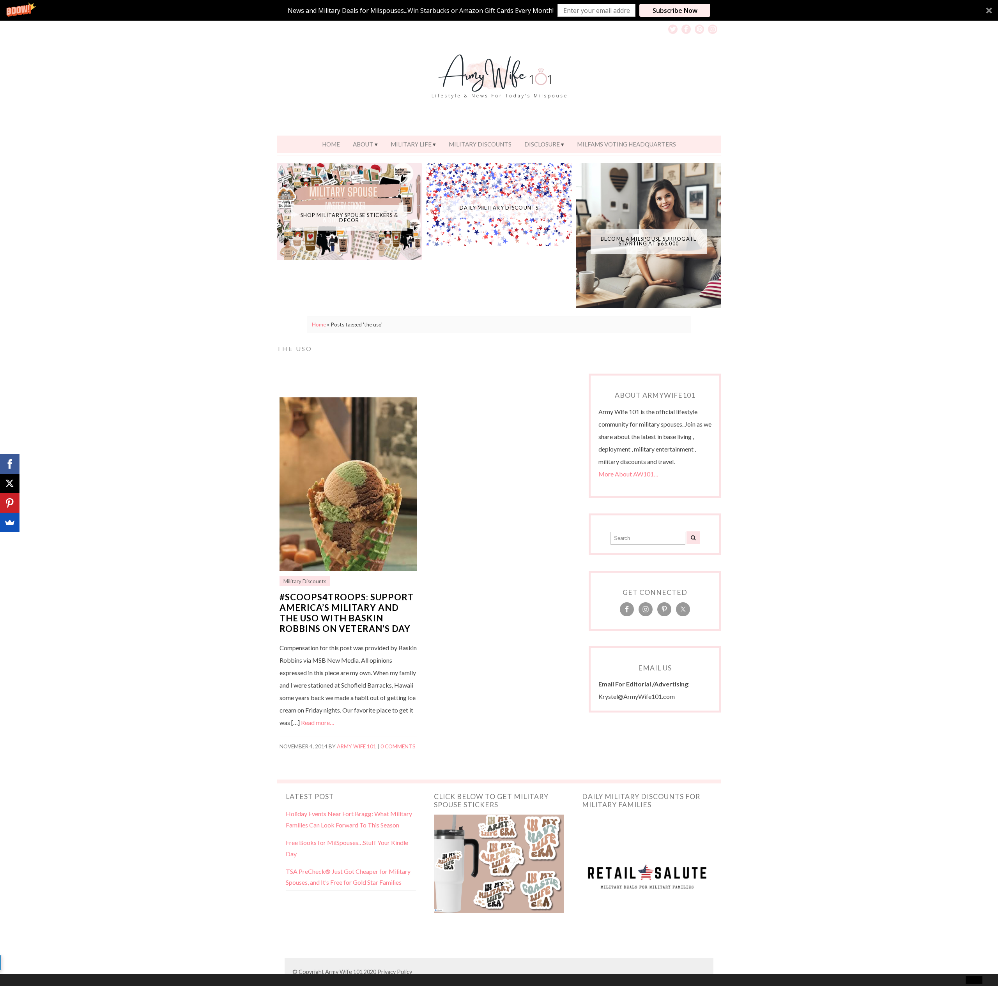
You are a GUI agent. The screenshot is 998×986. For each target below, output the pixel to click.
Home (331, 144)
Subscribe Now (675, 10)
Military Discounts (480, 144)
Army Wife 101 (356, 746)
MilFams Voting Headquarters (626, 144)
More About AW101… (628, 474)
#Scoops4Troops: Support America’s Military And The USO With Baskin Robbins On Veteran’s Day (347, 613)
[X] (9, 483)
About (363, 144)
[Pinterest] (9, 503)
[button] (499, 10)
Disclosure (542, 144)
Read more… (317, 722)
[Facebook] (9, 464)
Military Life (411, 144)
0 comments (398, 746)
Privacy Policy (394, 971)
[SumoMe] (9, 522)
